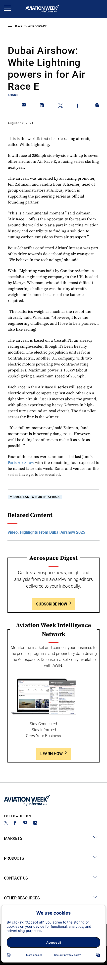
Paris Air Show (21, 462)
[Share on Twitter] (60, 106)
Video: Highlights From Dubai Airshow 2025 (46, 532)
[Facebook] (16, 823)
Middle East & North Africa (35, 497)
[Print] (97, 106)
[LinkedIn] (35, 823)
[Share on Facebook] (78, 106)
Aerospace (37, 26)
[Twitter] (6, 823)
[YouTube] (25, 823)
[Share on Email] (24, 106)
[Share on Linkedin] (42, 106)
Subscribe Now (51, 604)
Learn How (51, 753)
